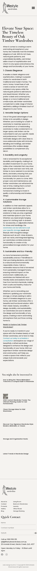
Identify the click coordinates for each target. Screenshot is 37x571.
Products (4, 506)
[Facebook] (2, 554)
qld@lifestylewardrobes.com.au (14, 542)
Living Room (17, 501)
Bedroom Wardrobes (20, 504)
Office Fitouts (17, 508)
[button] (33, 7)
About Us (4, 501)
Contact (3, 504)
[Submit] (35, 533)
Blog (2, 511)
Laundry (15, 506)
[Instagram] (6, 554)
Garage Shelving (18, 511)
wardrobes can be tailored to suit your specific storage (16, 229)
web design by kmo (9, 565)
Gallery (3, 508)
